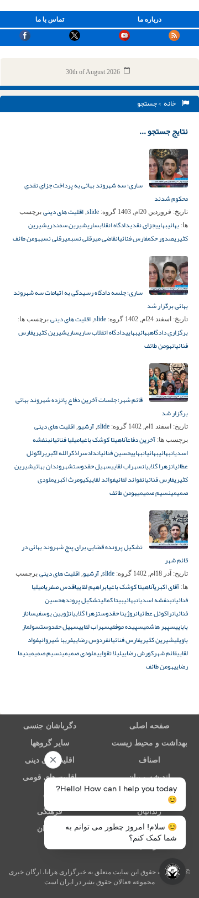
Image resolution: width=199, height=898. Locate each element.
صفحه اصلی (149, 726)
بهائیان (151, 453)
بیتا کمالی (112, 600)
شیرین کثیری (50, 332)
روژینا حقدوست (116, 613)
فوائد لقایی (102, 479)
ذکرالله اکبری (61, 453)
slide (93, 211)
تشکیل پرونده (81, 600)
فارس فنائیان (132, 238)
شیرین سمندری (67, 225)
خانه (171, 103)
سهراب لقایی (126, 466)
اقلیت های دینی (63, 211)
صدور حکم (161, 238)
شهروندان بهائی (53, 466)
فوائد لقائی (129, 479)
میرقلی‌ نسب (55, 238)
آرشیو (86, 426)
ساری (93, 225)
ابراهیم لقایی (92, 586)
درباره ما (149, 19)
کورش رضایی (138, 653)
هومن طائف (26, 238)
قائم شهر (165, 653)
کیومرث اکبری (71, 479)
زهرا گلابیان (156, 466)
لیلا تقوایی (109, 653)
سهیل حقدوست (92, 466)
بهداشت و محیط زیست (149, 743)
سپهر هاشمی (159, 626)
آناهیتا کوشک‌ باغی (104, 439)
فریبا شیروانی (56, 639)
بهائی (173, 225)
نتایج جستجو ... (163, 131)
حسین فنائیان (113, 453)
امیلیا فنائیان (65, 439)
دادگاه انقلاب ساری (102, 332)
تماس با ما (49, 19)
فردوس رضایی (90, 639)
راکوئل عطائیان (153, 613)
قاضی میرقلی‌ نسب (93, 238)
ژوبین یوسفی (52, 613)
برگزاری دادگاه (169, 332)
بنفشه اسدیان (154, 600)
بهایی (161, 225)
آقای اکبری (166, 586)
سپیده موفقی (126, 626)
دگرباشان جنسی (49, 726)
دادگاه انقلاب (115, 225)
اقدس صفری (60, 586)
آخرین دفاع (141, 439)
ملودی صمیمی (79, 653)
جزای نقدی (142, 225)
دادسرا (87, 453)
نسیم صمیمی (154, 492)
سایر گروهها (50, 743)
